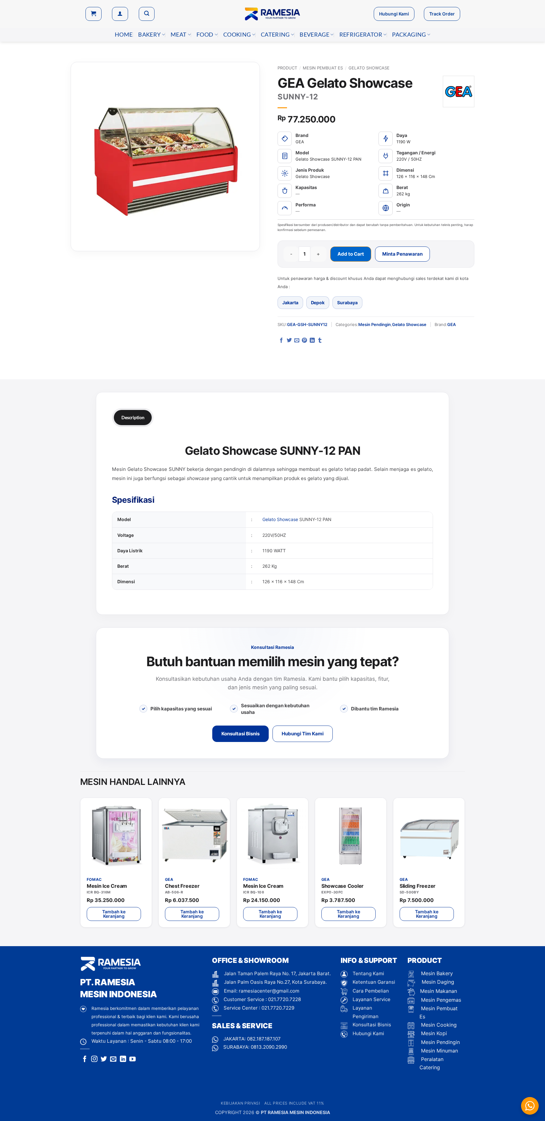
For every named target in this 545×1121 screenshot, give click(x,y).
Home (123, 34)
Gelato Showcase (369, 67)
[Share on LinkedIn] (312, 340)
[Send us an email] (113, 1059)
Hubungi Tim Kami (303, 734)
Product (287, 67)
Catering (275, 34)
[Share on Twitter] (289, 340)
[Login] (120, 14)
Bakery (149, 34)
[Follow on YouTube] (132, 1059)
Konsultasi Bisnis (240, 734)
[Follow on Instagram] (94, 1059)
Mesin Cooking (438, 1025)
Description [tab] (132, 417)
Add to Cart (350, 254)
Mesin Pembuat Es (323, 67)
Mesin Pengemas (440, 1000)
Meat (178, 34)
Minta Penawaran (402, 254)
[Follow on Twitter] (104, 1059)
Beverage (314, 34)
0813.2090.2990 (269, 1047)
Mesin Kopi (433, 1033)
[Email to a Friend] (296, 340)
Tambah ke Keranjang (113, 914)
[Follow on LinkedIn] (123, 1059)
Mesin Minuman (438, 1050)
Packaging (409, 34)
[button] (93, 14)
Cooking (237, 34)
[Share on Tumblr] (319, 340)
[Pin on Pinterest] (304, 340)
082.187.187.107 (264, 1039)
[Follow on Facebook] (85, 1059)
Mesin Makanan (438, 991)
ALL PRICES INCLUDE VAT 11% (294, 1103)
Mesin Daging (437, 982)
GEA (451, 324)
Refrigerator (360, 34)
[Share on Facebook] (281, 340)
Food (204, 34)
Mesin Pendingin (374, 324)
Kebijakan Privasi (240, 1103)
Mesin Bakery (436, 973)
